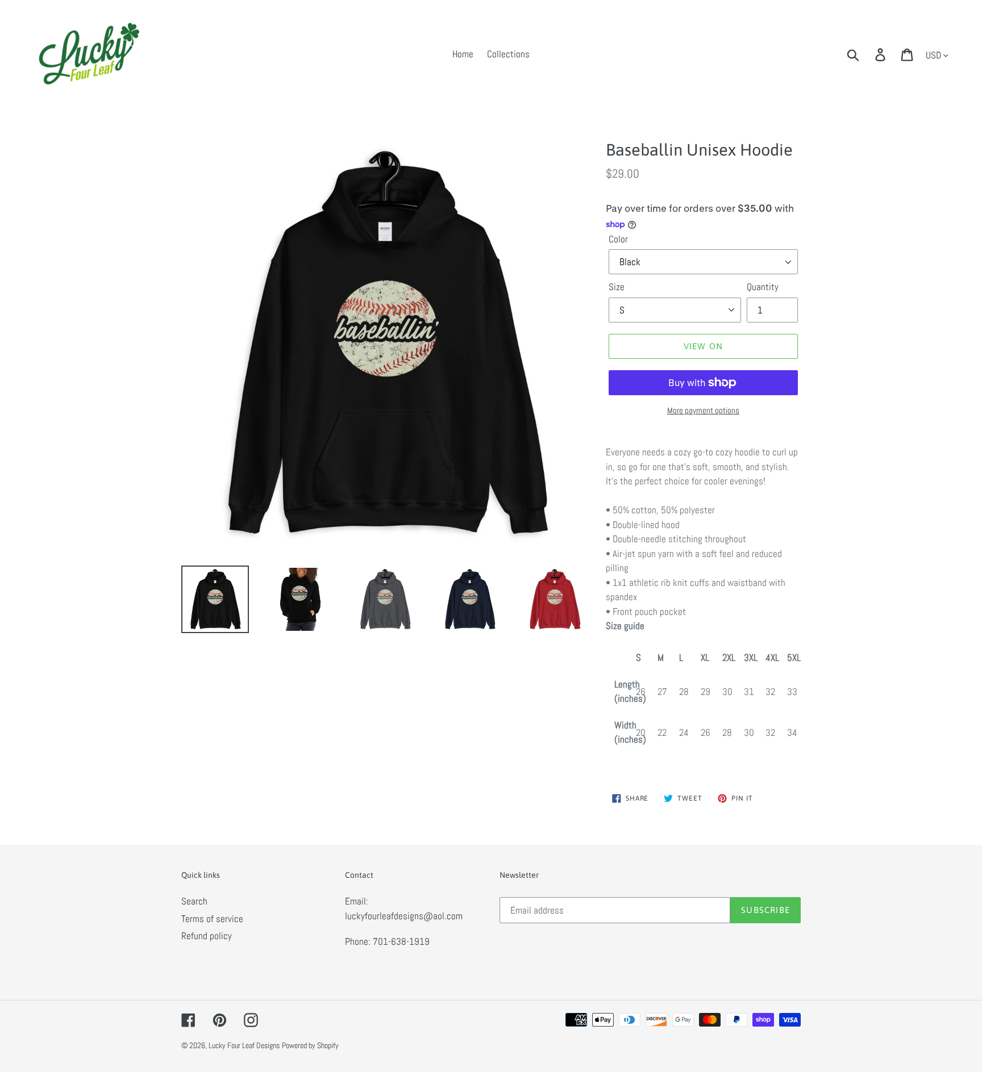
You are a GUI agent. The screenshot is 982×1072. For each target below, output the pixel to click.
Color (618, 239)
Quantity (763, 286)
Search (194, 901)
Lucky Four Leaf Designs (244, 1045)
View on (703, 346)
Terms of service (212, 918)
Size (617, 286)
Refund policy (206, 935)
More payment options (703, 410)
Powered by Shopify (310, 1045)
